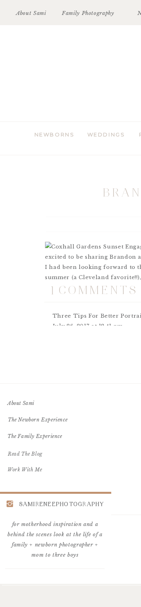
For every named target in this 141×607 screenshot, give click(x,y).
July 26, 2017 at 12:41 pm (87, 326)
